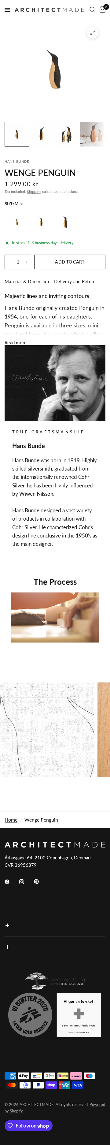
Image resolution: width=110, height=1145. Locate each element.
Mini (17, 222)
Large (65, 222)
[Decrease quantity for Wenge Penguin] (9, 262)
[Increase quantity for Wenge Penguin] (26, 262)
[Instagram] (26, 882)
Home (11, 820)
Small (41, 222)
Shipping (34, 191)
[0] (101, 10)
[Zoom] (92, 33)
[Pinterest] (40, 881)
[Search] (92, 10)
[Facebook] (11, 882)
